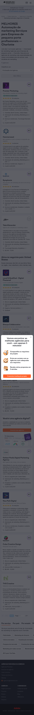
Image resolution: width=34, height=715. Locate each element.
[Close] (31, 337)
